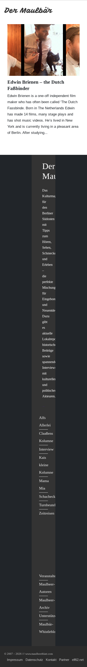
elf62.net (78, 659)
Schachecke (48, 496)
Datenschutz (34, 659)
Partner (64, 659)
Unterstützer (48, 616)
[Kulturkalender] (68, 10)
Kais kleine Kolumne (46, 464)
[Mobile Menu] (78, 10)
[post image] (43, 50)
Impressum (15, 659)
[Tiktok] (43, 563)
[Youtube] (43, 546)
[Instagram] (43, 555)
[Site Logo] (28, 10)
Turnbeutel (47, 505)
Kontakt (51, 659)
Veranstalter (48, 576)
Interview (46, 449)
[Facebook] (43, 528)
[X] (43, 537)
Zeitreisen (46, 513)
